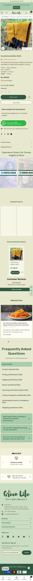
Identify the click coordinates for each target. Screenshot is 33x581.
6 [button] (18, 341)
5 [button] (16, 341)
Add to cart (13, 97)
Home (6, 16)
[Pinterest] (8, 134)
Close (31, 1)
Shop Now (16, 7)
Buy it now (16, 103)
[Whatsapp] (11, 134)
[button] (27, 48)
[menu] (2, 13)
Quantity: (4, 88)
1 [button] (8, 341)
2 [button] (10, 341)
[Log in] (26, 13)
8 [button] (22, 341)
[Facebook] (1, 134)
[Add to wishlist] (29, 97)
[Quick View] (21, 249)
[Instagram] (8, 537)
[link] (8, 227)
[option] (16, 35)
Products (12, 16)
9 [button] (24, 341)
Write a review (16, 289)
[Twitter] (5, 134)
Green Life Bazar (12, 68)
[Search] (7, 13)
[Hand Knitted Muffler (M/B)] (16, 254)
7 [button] (20, 341)
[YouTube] (24, 537)
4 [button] (14, 341)
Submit (26, 552)
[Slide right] (30, 462)
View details (7, 334)
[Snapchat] (19, 537)
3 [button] (12, 341)
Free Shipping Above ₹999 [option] (16, 1)
